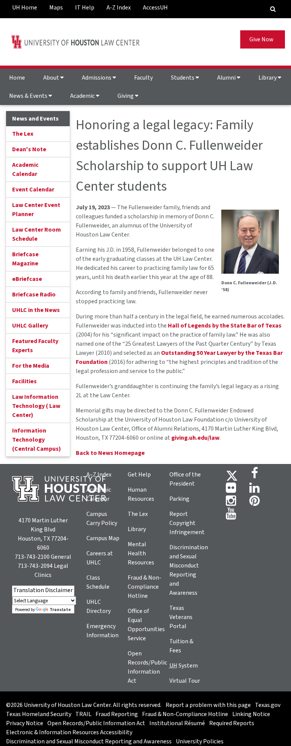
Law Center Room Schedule (36, 234)
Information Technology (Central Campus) (36, 439)
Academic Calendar (25, 169)
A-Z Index (118, 7)
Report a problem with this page (208, 705)
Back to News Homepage (110, 453)
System (183, 665)
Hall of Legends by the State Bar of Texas (225, 325)
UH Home (24, 7)
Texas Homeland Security (38, 714)
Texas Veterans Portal (180, 617)
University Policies (200, 741)
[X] (232, 475)
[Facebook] (254, 475)
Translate (60, 610)
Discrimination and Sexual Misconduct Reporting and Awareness (89, 741)
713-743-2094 (35, 566)
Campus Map (102, 538)
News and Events (35, 118)
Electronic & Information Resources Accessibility (69, 732)
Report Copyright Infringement (187, 523)
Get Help (139, 474)
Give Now (262, 39)
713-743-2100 (32, 557)
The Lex (22, 134)
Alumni (227, 78)
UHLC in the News (36, 310)
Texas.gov (267, 705)
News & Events (28, 96)
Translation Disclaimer (43, 590)
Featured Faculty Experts (35, 345)
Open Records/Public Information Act (96, 723)
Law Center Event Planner (36, 209)
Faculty (143, 78)
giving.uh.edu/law (195, 438)
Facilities (24, 381)
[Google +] (231, 490)
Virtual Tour (184, 681)
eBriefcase (27, 279)
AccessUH (155, 7)
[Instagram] (231, 503)
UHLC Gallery (30, 325)
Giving (126, 96)
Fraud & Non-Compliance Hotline (144, 587)
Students (183, 78)
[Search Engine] (273, 9)
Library (268, 78)
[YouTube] (231, 516)
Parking (179, 499)
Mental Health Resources (141, 553)
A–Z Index (98, 474)
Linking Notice (251, 714)
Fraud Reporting (116, 714)
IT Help (84, 7)
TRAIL (83, 714)
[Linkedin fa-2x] (254, 490)
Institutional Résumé (177, 723)
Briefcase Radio (34, 294)
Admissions (97, 78)
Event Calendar (33, 189)
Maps (56, 7)
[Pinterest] (254, 503)
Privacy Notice (24, 723)
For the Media (30, 366)
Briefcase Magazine (25, 259)
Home (17, 78)
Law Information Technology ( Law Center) (36, 406)
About (51, 78)
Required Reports (231, 723)
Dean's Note (29, 149)
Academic (83, 96)
